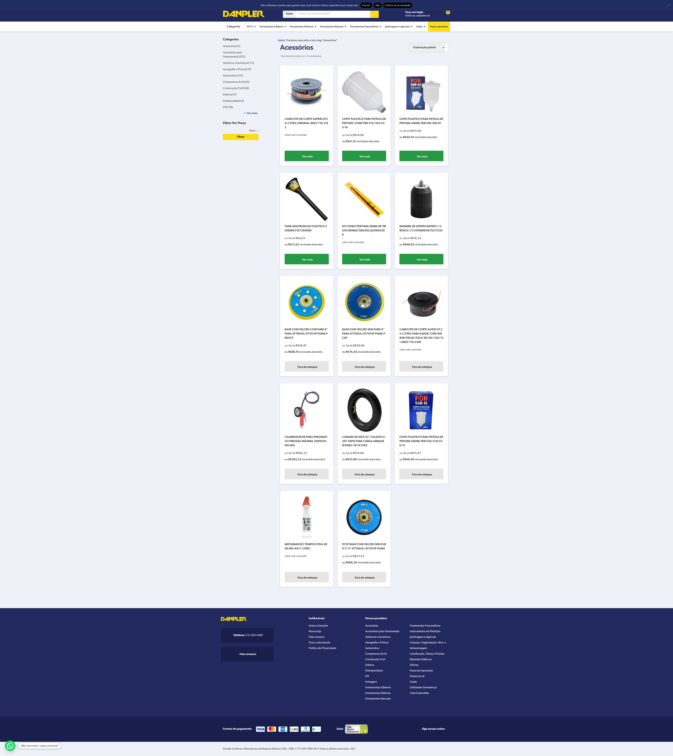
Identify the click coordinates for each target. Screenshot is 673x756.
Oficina (414, 665)
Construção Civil (236, 88)
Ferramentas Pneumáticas (364, 26)
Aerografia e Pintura (237, 69)
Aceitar (366, 5)
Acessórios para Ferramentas (382, 631)
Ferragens (371, 682)
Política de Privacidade (322, 648)
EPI (228, 107)
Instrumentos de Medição (425, 631)
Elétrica (229, 94)
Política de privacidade (397, 5)
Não (377, 5)
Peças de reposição (421, 670)
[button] (10, 746)
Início (281, 40)
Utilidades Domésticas (423, 687)
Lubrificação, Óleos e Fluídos (427, 654)
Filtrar (240, 137)
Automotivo (233, 75)
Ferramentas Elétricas (302, 26)
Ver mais (307, 156)
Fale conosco (316, 637)
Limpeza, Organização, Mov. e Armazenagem (428, 645)
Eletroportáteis (233, 101)
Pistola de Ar (417, 676)
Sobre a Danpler (318, 625)
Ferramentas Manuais (332, 26)
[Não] (668, 5)
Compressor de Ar (236, 82)
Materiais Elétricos (421, 659)
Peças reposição (439, 26)
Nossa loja (315, 631)
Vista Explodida (419, 693)
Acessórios (231, 46)
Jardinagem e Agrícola (397, 26)
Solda (419, 26)
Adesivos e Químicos (238, 63)
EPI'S (250, 26)
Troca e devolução (319, 642)
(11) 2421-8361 (248, 635)
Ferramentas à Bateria (271, 26)
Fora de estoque (307, 367)
